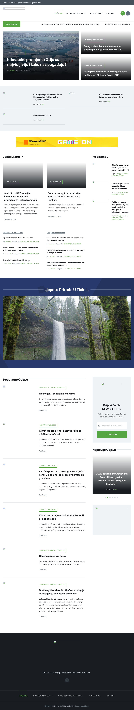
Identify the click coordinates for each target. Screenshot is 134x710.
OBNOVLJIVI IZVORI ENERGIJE (30, 241)
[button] (105, 494)
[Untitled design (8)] (4, 583)
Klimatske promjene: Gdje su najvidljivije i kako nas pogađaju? (36, 62)
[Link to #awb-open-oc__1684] (128, 13)
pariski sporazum (117, 218)
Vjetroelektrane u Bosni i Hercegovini (18, 238)
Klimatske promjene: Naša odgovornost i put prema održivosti (120, 167)
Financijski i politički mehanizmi (57, 393)
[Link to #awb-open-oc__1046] (122, 13)
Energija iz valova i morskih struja (16, 260)
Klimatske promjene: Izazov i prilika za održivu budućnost (120, 186)
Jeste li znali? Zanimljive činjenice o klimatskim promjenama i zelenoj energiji (20, 197)
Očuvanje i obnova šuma (52, 556)
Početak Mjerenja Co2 (42, 115)
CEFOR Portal (55, 706)
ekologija (118, 174)
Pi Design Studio (67, 706)
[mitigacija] (4, 386)
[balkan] (4, 508)
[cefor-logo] (14, 8)
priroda (121, 176)
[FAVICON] (67, 642)
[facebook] (130, 3)
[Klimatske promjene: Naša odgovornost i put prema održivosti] (101, 164)
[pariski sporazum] (4, 464)
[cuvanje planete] (4, 423)
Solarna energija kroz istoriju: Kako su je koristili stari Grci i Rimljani (64, 197)
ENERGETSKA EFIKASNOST (72, 244)
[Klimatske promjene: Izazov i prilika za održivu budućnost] (101, 183)
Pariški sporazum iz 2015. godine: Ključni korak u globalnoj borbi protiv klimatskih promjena (120, 207)
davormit (12, 70)
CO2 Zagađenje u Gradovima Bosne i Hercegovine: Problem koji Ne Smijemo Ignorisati (69, 24)
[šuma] (4, 549)
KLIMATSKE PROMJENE (115, 486)
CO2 (43, 104)
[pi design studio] (111, 504)
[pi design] (67, 138)
